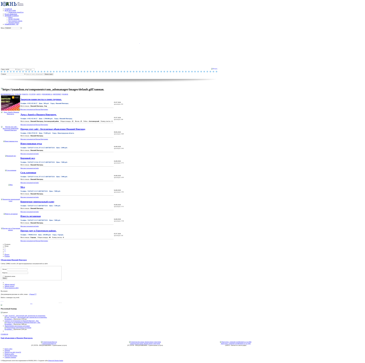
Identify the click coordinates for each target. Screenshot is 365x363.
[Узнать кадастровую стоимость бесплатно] (1, 305)
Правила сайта (9, 354)
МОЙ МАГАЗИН (10, 10)
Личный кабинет (13, 22)
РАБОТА (25, 94)
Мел (22, 187)
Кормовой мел (27, 158)
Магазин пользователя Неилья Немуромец (34, 109)
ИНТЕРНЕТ (57, 94)
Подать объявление (11, 14)
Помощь (7, 350)
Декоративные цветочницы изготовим (17, 326)
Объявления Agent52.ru (15, 12)
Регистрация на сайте (12, 288)
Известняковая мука (31, 143)
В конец (7, 256)
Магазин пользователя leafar (29, 154)
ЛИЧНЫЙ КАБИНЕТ (12, 16)
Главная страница (10, 357)
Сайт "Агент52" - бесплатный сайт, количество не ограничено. (25, 315)
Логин (4, 269)
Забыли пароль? (10, 284)
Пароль (4, 273)
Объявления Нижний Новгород (14, 260)
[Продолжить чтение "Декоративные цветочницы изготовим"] (18, 327)
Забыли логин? (9, 286)
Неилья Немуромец (11, 355)
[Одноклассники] (2, 301)
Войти (10, 17)
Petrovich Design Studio (55, 360)
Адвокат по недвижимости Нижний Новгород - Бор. (22, 321)
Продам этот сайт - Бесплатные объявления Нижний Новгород (52, 129)
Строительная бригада (49, 343)
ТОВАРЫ (18, 94)
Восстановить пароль (15, 21)
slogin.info (60, 302)
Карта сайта (8, 349)
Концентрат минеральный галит (37, 201)
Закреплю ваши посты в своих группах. (41, 99)
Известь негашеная (30, 216)
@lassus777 (32, 294)
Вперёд (7, 254)
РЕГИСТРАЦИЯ (13, 19)
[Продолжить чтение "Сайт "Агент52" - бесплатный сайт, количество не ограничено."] (26, 317)
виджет (31, 303)
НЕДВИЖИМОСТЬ (7, 94)
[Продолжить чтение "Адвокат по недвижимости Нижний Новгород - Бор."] (22, 322)
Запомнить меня (10, 276)
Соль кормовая (28, 172)
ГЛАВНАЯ (8, 9)
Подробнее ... (9, 319)
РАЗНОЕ (65, 94)
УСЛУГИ (32, 94)
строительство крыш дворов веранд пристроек (145, 343)
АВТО (38, 94)
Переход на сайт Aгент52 (13, 352)
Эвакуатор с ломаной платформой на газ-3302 (236, 343)
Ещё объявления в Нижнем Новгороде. (17, 338)
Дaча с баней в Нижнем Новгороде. (38, 114)
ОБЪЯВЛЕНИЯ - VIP (11, 24)
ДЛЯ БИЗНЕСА (47, 94)
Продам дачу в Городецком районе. (38, 230)
